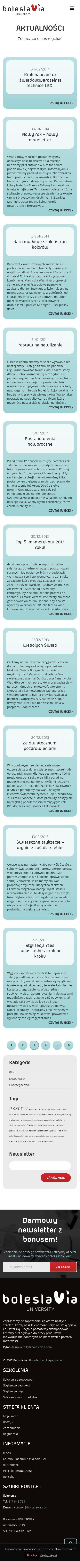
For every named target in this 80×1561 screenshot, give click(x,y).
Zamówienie (12, 1428)
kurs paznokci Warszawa (54, 1109)
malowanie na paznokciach (21, 1120)
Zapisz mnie (56, 1178)
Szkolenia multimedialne (20, 1397)
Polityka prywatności (18, 1471)
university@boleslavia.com (33, 1347)
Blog (12, 1072)
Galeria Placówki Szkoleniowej (24, 1459)
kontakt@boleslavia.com (31, 1507)
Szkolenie (31, 1125)
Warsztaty (30, 1136)
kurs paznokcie (36, 1109)
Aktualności (11, 1465)
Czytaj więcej (59, 103)
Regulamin (36, 1360)
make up (52, 1115)
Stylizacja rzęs (13, 1391)
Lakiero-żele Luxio (26, 1115)
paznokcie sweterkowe (44, 1120)
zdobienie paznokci (45, 1141)
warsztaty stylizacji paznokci (22, 1141)
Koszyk (8, 1422)
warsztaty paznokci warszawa (49, 1136)
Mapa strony (55, 1360)
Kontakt (8, 1477)
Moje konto (10, 1416)
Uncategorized (19, 1085)
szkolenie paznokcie (45, 1125)
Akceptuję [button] (32, 1555)
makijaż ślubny (64, 1115)
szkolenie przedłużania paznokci (43, 1131)
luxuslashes (41, 1115)
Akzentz (18, 1108)
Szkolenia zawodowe (17, 1379)
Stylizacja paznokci (16, 1385)
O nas (7, 1453)
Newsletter (17, 1079)
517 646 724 (17, 1501)
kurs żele (13, 1115)
